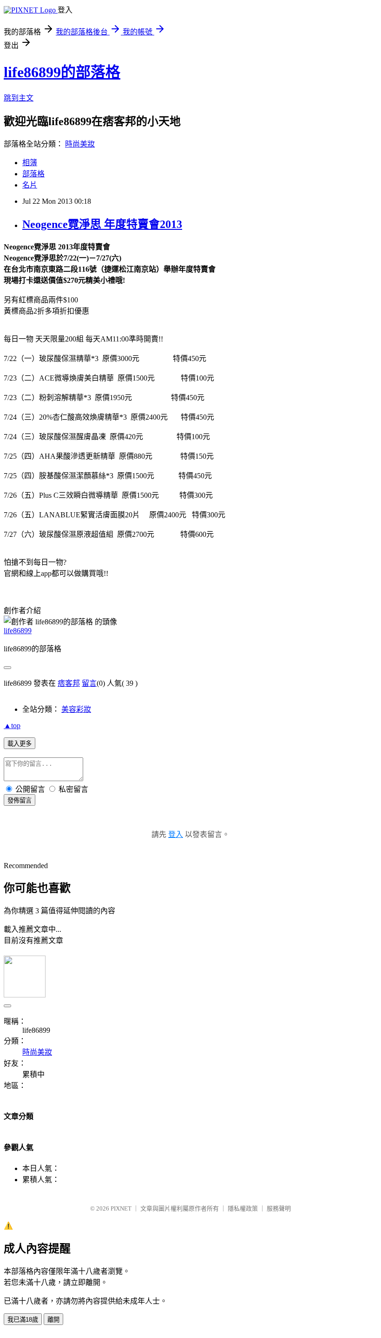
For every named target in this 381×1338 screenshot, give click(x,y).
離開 (53, 1319)
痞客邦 (69, 683)
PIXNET (121, 1208)
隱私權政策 (243, 1208)
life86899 (18, 631)
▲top (12, 725)
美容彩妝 (76, 709)
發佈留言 (19, 800)
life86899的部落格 (62, 72)
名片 (29, 185)
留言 (89, 683)
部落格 (33, 174)
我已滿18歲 (22, 1319)
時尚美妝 (80, 144)
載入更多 (19, 743)
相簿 (29, 163)
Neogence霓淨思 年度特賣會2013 (102, 224)
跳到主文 (18, 98)
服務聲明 (279, 1208)
